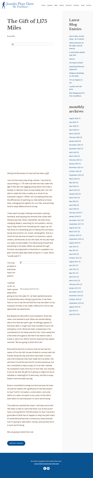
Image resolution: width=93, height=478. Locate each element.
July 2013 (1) (73, 311)
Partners (76, 5)
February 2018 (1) (75, 213)
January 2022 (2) (75, 194)
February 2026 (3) (75, 137)
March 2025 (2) (74, 156)
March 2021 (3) (74, 198)
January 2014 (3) (75, 288)
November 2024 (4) (76, 167)
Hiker (56, 5)
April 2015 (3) (74, 254)
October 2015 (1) (75, 235)
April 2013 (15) (74, 314)
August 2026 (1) (74, 119)
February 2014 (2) (75, 284)
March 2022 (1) (74, 190)
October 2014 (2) (75, 258)
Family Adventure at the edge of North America (76, 46)
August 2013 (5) (74, 307)
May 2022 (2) (73, 183)
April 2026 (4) (74, 130)
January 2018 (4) (75, 216)
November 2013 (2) (76, 296)
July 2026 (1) (73, 122)
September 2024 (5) (76, 175)
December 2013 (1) (76, 292)
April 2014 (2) (74, 277)
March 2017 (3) (74, 232)
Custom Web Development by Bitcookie (46, 464)
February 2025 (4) (75, 160)
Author (61, 5)
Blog (82, 5)
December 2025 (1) (76, 145)
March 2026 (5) (74, 134)
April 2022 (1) (74, 186)
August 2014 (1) (74, 262)
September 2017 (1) (76, 224)
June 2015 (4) (74, 247)
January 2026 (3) (75, 141)
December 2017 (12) (76, 220)
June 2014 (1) (74, 269)
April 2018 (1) (74, 209)
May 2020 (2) (73, 201)
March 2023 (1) (74, 179)
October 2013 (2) (75, 299)
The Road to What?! (76, 63)
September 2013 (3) (76, 303)
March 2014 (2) (74, 281)
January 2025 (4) (75, 164)
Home (43, 5)
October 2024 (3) (75, 171)
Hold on (72, 59)
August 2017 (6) (74, 228)
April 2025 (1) (74, 152)
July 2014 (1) (73, 265)
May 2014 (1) (73, 273)
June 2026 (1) (74, 126)
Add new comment (16, 443)
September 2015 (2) (76, 239)
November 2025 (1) (76, 149)
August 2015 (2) (74, 243)
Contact (88, 5)
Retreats (69, 5)
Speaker (50, 5)
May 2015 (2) (73, 250)
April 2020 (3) (74, 205)
